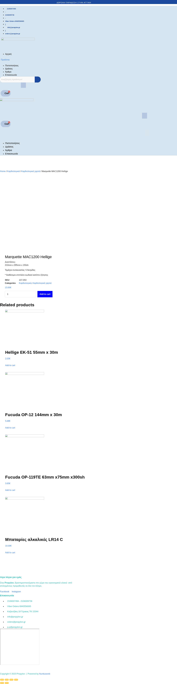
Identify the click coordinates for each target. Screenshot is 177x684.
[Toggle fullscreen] (11, 680)
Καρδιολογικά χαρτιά (30, 171)
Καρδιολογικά (13, 171)
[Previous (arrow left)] (2, 683)
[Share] (7, 680)
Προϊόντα (5, 60)
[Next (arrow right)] (7, 683)
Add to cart (45, 294)
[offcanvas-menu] (2, 137)
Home (3, 171)
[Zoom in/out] (16, 680)
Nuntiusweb (44, 674)
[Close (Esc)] (2, 680)
